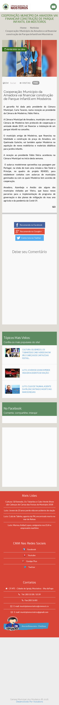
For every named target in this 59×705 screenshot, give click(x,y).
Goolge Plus (31, 561)
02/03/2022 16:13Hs (15, 49)
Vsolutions (38, 702)
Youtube (32, 555)
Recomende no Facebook (31, 225)
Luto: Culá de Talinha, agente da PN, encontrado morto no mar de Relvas (37, 389)
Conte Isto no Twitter (31, 238)
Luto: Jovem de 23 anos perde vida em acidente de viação (29, 510)
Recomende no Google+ (31, 231)
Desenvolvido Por (24, 702)
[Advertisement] (29, 293)
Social (13, 83)
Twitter (31, 567)
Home (23, 27)
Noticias (34, 27)
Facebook (31, 549)
